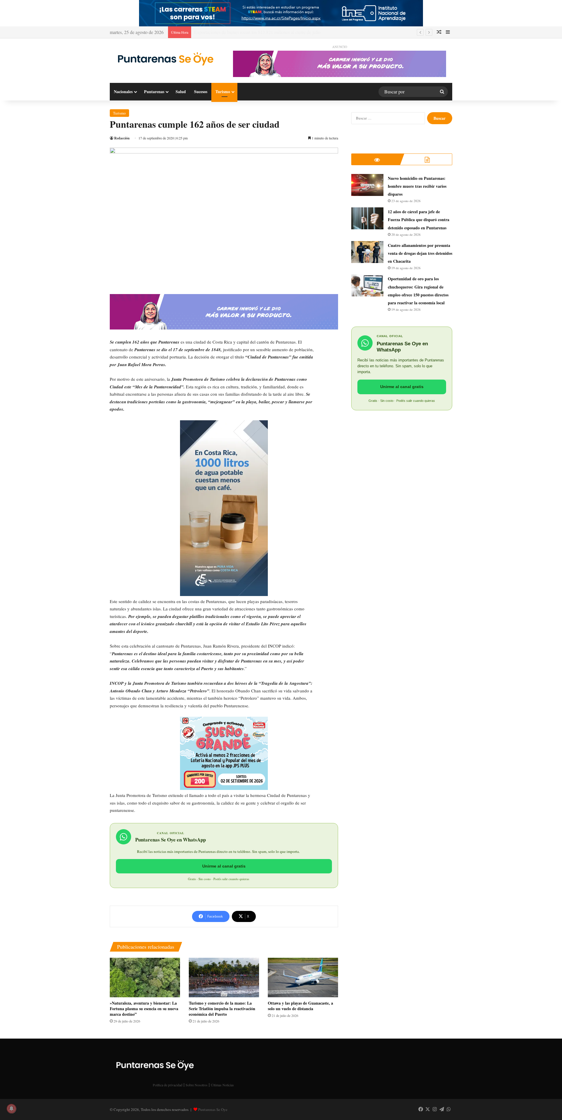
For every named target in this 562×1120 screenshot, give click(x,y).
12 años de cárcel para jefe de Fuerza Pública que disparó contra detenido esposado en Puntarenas (418, 220)
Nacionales (123, 91)
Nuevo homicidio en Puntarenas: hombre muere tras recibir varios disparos (417, 186)
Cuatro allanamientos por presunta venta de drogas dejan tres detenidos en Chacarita (420, 253)
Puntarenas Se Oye (212, 1109)
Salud (181, 91)
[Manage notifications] (11, 1108)
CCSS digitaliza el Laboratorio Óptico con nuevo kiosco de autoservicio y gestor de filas (275, 32)
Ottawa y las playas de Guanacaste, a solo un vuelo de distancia (300, 1006)
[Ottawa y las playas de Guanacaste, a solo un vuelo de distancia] (303, 977)
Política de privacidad (167, 1085)
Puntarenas (154, 91)
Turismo (222, 91)
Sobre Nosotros (197, 1085)
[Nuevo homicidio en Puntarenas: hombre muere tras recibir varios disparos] (367, 185)
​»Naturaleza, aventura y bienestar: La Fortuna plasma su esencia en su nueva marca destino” (144, 1008)
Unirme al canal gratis (224, 866)
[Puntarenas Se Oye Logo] (164, 58)
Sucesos (200, 91)
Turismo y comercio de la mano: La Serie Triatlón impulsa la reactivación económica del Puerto (222, 1008)
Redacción (122, 138)
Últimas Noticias (222, 1085)
